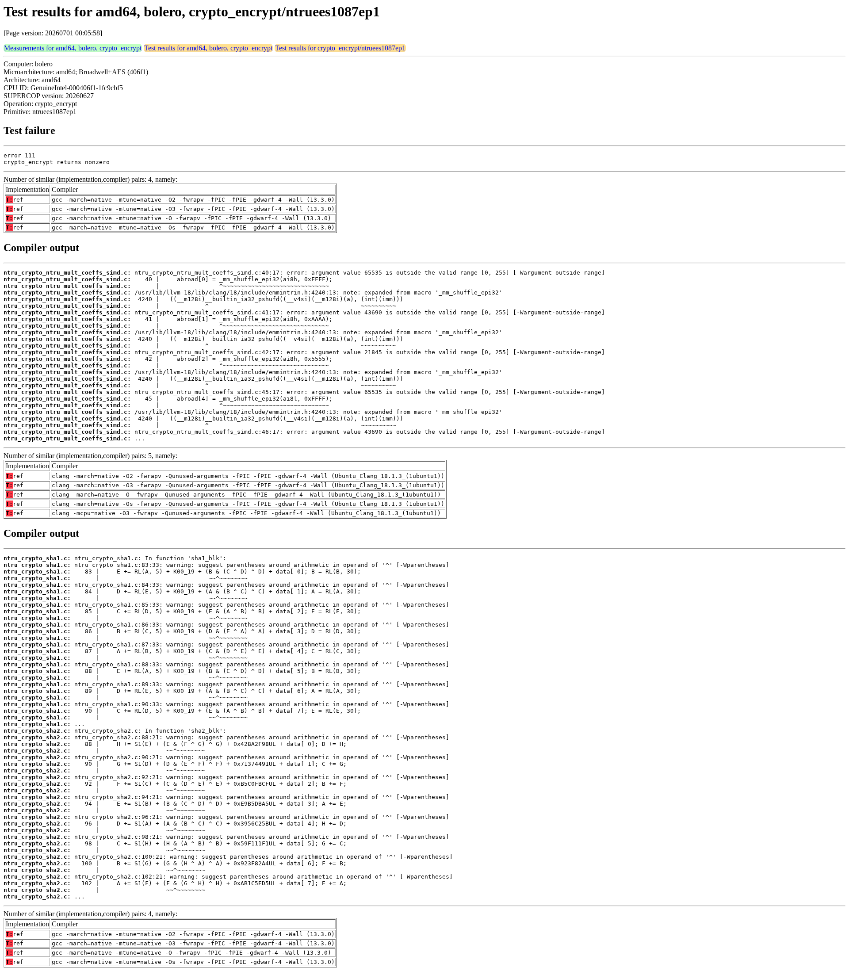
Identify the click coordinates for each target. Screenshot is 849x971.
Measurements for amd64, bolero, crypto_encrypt (73, 48)
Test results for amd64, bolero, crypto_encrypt (208, 48)
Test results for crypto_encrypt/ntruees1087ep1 (340, 48)
